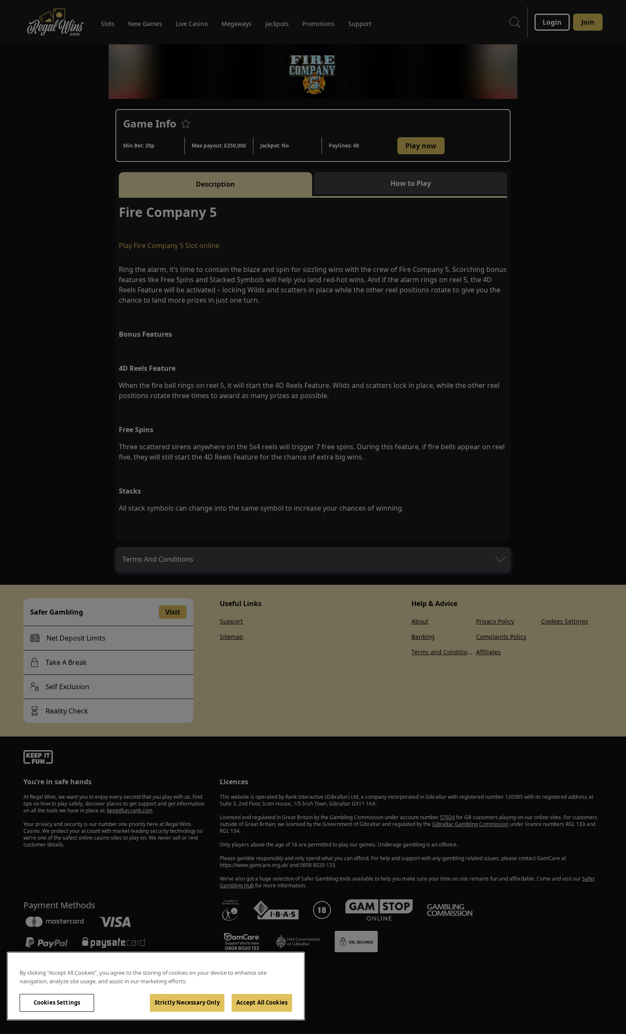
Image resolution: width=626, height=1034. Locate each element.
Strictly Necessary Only (187, 1002)
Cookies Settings (57, 1002)
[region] (156, 986)
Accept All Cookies (261, 1002)
